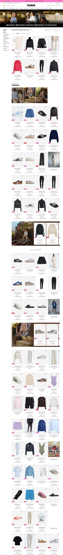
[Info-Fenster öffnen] (59, 1)
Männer (8, 5)
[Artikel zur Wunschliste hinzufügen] (21, 37)
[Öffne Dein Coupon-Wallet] (48, 5)
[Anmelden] (51, 5)
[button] (48, 30)
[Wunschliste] (56, 5)
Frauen (4, 5)
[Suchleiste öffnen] (59, 8)
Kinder (13, 5)
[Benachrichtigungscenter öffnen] (53, 5)
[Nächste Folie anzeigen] (58, 231)
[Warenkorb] (59, 5)
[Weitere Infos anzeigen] (17, 57)
